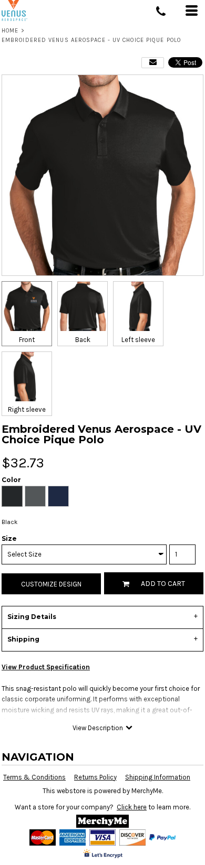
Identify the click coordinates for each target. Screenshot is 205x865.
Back (82, 340)
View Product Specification (46, 667)
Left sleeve (138, 340)
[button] (102, 821)
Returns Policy (95, 777)
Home (10, 30)
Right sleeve (27, 409)
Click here (132, 807)
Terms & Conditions (34, 777)
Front (27, 340)
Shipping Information (157, 777)
